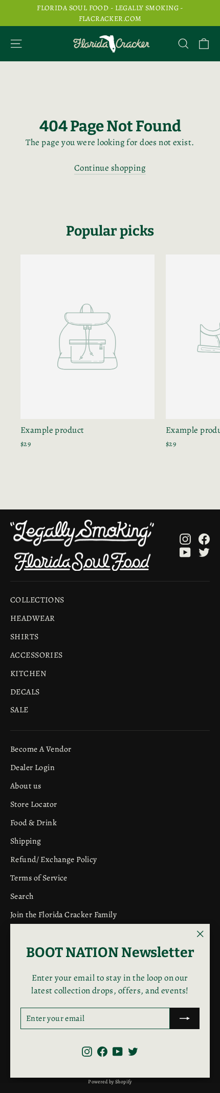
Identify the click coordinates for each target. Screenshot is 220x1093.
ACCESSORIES (36, 654)
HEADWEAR (32, 618)
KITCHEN (28, 673)
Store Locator (33, 804)
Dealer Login (32, 767)
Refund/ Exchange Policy (53, 859)
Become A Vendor (40, 748)
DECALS (25, 691)
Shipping (25, 840)
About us (25, 785)
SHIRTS (24, 636)
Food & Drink (33, 822)
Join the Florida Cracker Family (63, 914)
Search (22, 896)
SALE (19, 709)
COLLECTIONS (37, 599)
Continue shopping (110, 168)
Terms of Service (39, 877)
